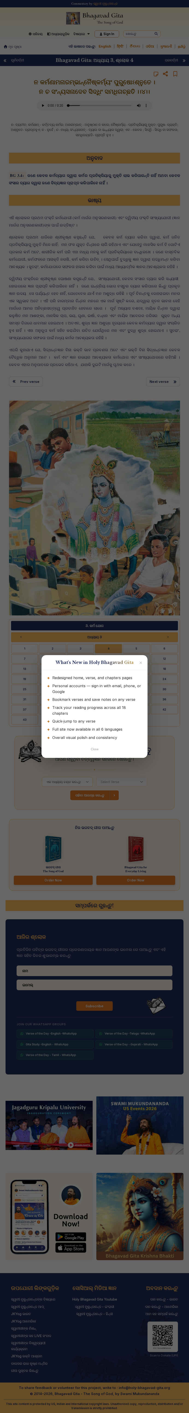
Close (94, 749)
